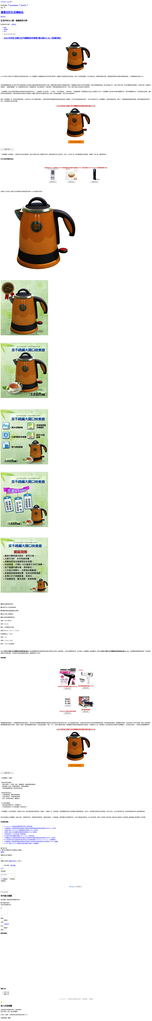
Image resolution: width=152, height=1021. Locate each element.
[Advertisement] (76, 959)
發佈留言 (3, 880)
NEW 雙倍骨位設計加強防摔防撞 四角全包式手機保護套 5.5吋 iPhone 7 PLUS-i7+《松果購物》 (30, 839)
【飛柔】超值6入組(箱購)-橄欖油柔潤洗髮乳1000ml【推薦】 (20, 832)
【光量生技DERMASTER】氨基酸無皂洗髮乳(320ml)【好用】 (21, 830)
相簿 (5, 27)
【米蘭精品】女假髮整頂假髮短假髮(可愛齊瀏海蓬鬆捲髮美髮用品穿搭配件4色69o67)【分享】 (30, 828)
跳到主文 (3, 16)
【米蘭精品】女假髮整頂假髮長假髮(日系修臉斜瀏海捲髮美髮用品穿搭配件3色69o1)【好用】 (30, 837)
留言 (14, 861)
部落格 (6, 29)
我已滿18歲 (3, 1017)
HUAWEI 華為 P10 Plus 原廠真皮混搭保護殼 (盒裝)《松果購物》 (22, 843)
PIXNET (64, 999)
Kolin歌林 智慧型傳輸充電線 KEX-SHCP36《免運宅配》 (19, 836)
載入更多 (3, 871)
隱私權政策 (84, 999)
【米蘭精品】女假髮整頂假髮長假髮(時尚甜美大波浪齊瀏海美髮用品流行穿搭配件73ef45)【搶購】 (31, 841)
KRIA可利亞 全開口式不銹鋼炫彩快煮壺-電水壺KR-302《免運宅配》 (33, 38)
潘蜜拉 (2, 852)
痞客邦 (11, 861)
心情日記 (13, 24)
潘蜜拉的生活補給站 (12, 12)
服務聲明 (91, 999)
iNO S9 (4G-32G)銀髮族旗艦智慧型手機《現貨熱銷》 (18, 826)
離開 (9, 1017)
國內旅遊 (13, 865)
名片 (5, 31)
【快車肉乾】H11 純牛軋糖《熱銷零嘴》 (15, 834)
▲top (2, 868)
